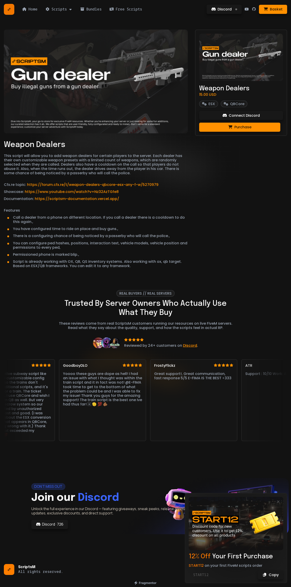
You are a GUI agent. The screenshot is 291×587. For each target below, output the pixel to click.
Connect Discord (244, 115)
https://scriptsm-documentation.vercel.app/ (77, 198)
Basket (276, 9)
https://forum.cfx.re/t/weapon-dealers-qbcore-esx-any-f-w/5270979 (92, 184)
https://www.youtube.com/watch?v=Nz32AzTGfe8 (72, 191)
